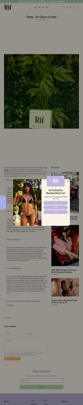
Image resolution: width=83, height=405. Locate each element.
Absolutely (55, 212)
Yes (55, 203)
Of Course (55, 207)
